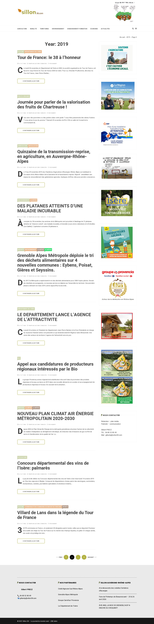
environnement (23, 200)
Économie (94, 29)
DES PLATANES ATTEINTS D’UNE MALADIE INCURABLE (50, 208)
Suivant (91, 557)
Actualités (105, 29)
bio (19, 358)
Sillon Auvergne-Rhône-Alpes (116, 582)
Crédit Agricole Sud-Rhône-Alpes (70, 589)
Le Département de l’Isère (68, 606)
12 (84, 557)
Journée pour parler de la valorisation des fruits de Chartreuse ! (53, 104)
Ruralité (33, 29)
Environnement (58, 29)
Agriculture (22, 29)
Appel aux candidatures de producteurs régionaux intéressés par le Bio (55, 366)
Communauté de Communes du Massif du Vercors (43, 507)
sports (65, 507)
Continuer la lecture (31, 81)
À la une (21, 51)
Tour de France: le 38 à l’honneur (49, 57)
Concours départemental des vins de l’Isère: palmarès (53, 465)
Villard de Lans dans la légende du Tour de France (55, 515)
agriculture (22, 146)
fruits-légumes (23, 96)
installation (33, 146)
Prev (61, 557)
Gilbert (54, 63)
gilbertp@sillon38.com (28, 598)
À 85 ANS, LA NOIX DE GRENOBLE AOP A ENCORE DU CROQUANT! (114, 606)
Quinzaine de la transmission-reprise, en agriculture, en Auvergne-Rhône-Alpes (53, 157)
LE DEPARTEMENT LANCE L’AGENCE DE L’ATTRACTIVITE (54, 317)
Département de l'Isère (33, 51)
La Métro (33, 200)
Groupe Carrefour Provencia (68, 600)
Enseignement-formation (77, 29)
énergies (21, 408)
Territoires (44, 29)
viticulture (22, 457)
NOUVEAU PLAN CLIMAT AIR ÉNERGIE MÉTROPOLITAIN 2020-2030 (55, 416)
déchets (21, 249)
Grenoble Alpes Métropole (68, 594)
